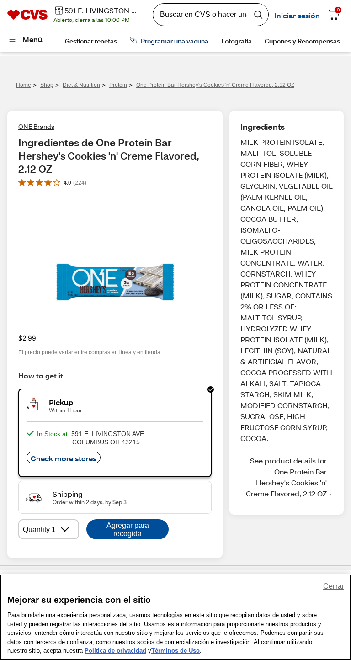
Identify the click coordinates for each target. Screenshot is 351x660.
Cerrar (333, 586)
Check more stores (63, 458)
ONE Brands (36, 126)
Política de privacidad (115, 650)
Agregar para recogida (127, 530)
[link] (286, 477)
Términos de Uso (175, 650)
